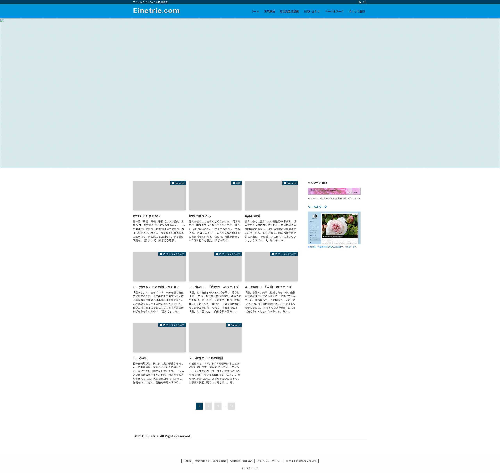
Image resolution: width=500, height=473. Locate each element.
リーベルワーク (317, 207)
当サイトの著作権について (301, 461)
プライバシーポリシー (269, 461)
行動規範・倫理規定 (241, 461)
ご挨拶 (187, 461)
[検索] (364, 2)
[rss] (359, 2)
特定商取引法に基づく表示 (210, 461)
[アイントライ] (156, 11)
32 (231, 406)
